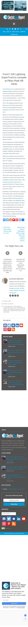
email (17, 288)
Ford (7, 158)
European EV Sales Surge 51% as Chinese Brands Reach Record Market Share (16, 382)
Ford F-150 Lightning (19, 308)
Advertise (22, 31)
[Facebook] (9, 29)
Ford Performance (8, 89)
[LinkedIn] (15, 29)
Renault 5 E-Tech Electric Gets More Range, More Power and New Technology (16, 342)
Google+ (14, 292)
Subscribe (14, 504)
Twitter (11, 290)
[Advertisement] (14, 55)
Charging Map (14, 34)
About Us (9, 31)
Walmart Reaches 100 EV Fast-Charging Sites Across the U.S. (15, 372)
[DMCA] (6, 528)
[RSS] (7, 29)
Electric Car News (8, 303)
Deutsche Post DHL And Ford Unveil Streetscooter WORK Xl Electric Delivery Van (20, 265)
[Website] (10, 295)
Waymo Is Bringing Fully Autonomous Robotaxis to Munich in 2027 (15, 362)
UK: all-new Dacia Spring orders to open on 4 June (7, 230)
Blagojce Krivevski (16, 279)
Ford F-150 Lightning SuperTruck (12, 309)
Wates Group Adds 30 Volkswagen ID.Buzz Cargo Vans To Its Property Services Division (20, 234)
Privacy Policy (15, 31)
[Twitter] (18, 29)
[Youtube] (20, 29)
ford (11, 308)
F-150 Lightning (7, 306)
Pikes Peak (6, 107)
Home (4, 31)
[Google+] (15, 295)
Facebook (21, 290)
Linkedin (16, 290)
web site (21, 288)
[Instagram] (12, 29)
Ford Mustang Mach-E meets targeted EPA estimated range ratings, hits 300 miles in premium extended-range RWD (7, 266)
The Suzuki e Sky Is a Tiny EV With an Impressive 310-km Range (16, 352)
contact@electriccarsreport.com (16, 489)
